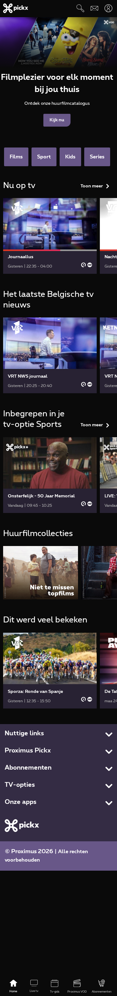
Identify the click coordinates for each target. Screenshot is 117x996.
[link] (50, 236)
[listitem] (40, 572)
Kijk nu (57, 120)
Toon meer (91, 186)
